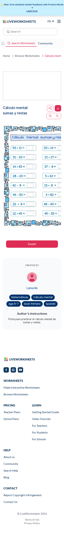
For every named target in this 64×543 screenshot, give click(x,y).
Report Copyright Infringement (23, 495)
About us (9, 457)
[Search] (7, 31)
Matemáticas (19, 297)
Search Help (11, 470)
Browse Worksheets (16, 394)
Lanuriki (32, 288)
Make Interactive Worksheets (22, 387)
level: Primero (32, 304)
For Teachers (39, 425)
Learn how (32, 11)
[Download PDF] (58, 108)
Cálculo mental (43, 297)
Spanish (50, 304)
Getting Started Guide (45, 412)
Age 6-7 (14, 304)
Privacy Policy (32, 523)
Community (11, 463)
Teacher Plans (12, 412)
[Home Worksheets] (3, 43)
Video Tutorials (41, 418)
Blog (6, 477)
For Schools (39, 439)
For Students (40, 432)
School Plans (11, 418)
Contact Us (10, 501)
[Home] (19, 21)
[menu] (59, 21)
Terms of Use (32, 519)
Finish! (32, 244)
